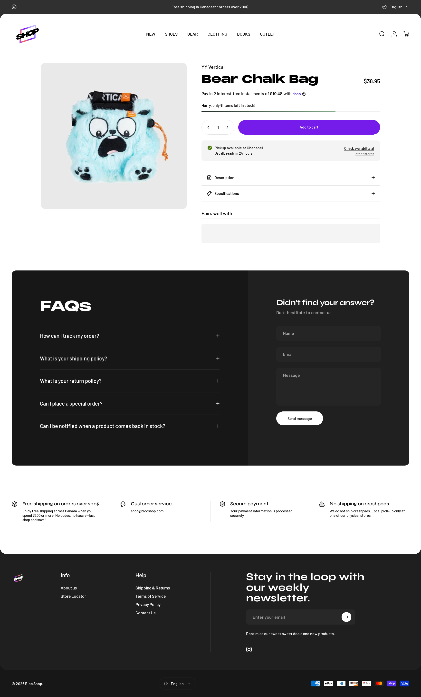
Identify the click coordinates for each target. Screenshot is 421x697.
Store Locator (73, 596)
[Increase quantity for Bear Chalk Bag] (228, 127)
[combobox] (395, 7)
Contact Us (145, 612)
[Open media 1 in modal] (114, 136)
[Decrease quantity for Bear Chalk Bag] (207, 127)
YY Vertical (213, 67)
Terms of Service (150, 596)
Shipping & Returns (152, 587)
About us (69, 587)
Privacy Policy (148, 604)
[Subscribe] (346, 617)
